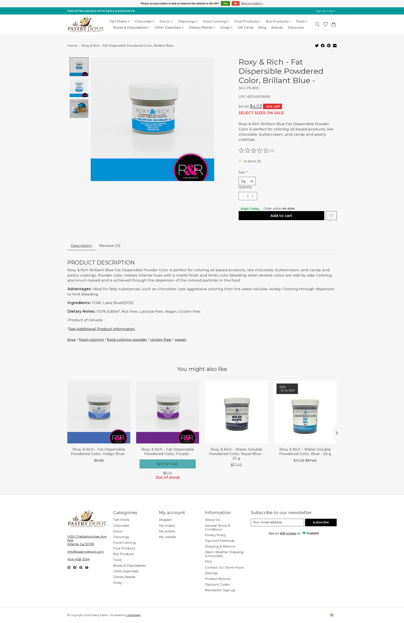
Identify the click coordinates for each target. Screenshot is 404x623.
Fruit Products (124, 548)
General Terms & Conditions (217, 527)
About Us (212, 520)
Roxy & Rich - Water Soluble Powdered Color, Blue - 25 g (305, 451)
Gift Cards (245, 27)
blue (71, 339)
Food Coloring (124, 543)
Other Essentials (125, 571)
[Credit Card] (331, 615)
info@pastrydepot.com (85, 552)
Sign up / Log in (325, 11)
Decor (118, 531)
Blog (262, 27)
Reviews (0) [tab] (109, 245)
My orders (167, 526)
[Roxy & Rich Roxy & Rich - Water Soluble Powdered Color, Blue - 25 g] (305, 412)
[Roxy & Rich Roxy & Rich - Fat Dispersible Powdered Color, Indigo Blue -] (98, 412)
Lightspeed (133, 615)
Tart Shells (121, 520)
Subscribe (321, 522)
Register (165, 520)
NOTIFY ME (167, 464)
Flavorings (121, 537)
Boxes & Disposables (129, 565)
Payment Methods (219, 541)
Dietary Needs (124, 577)
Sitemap (211, 573)
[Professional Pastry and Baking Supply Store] (86, 24)
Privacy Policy (215, 535)
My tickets (167, 531)
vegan (180, 339)
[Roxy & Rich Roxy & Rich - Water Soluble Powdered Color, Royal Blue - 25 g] (236, 412)
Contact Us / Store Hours (224, 567)
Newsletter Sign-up (220, 590)
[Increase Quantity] (252, 196)
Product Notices (217, 579)
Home (72, 46)
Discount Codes (217, 584)
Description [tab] (81, 245)
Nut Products (123, 554)
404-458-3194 (78, 559)
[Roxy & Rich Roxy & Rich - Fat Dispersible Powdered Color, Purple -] (167, 412)
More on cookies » (252, 3)
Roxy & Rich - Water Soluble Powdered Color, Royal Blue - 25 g (236, 453)
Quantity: (245, 187)
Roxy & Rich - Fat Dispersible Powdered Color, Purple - (167, 451)
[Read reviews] (254, 150)
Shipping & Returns (220, 546)
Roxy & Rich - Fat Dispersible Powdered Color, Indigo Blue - (99, 451)
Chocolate (121, 526)
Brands (277, 27)
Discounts (296, 27)
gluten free (160, 339)
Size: (243, 172)
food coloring (91, 339)
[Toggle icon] (317, 24)
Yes (225, 3)
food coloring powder (127, 339)
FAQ (208, 561)
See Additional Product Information (102, 329)
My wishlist (167, 537)
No (235, 3)
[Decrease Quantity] (243, 196)
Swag (117, 583)
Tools (117, 560)
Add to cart (281, 215)
